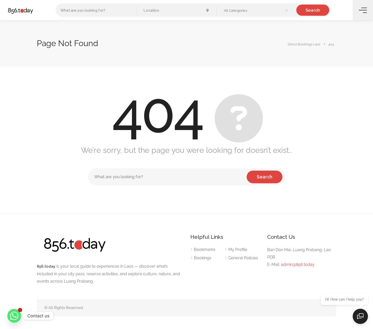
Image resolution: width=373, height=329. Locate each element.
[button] (256, 10)
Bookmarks (204, 249)
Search (313, 10)
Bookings (202, 257)
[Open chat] (360, 316)
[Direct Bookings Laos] (20, 10)
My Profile (237, 249)
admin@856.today (298, 264)
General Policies (243, 257)
